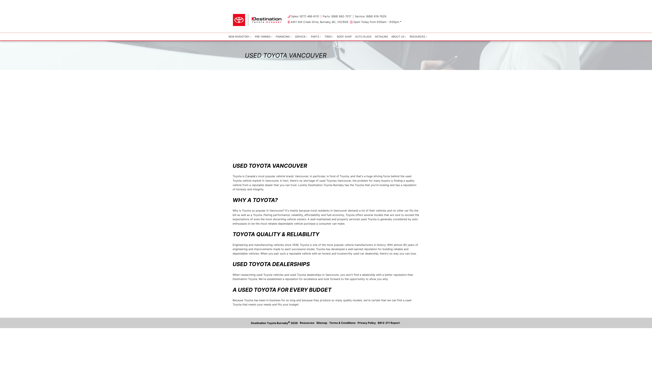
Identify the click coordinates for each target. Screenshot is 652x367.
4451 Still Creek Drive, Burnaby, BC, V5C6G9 (319, 22)
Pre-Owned (262, 36)
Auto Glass (363, 36)
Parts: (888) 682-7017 (337, 16)
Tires (328, 36)
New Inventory (239, 36)
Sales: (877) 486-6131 (305, 16)
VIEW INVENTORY (311, 3)
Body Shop (344, 36)
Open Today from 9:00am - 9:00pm (376, 22)
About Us (397, 36)
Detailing (381, 36)
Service (300, 36)
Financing (283, 36)
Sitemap (321, 323)
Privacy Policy (367, 323)
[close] (416, 2)
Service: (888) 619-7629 (370, 16)
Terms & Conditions (342, 323)
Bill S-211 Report (389, 323)
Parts (315, 36)
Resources (307, 323)
